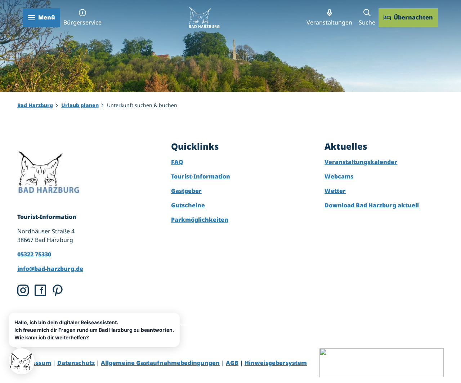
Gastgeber (186, 191)
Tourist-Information (200, 176)
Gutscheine (188, 205)
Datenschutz (76, 363)
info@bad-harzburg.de (50, 269)
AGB (232, 363)
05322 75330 (34, 254)
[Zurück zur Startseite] (204, 17)
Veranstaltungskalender (361, 162)
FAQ (177, 162)
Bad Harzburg (35, 105)
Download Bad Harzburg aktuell (372, 205)
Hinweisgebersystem (276, 363)
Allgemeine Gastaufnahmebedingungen (160, 363)
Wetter (335, 191)
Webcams (339, 176)
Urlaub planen (80, 105)
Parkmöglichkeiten (199, 220)
